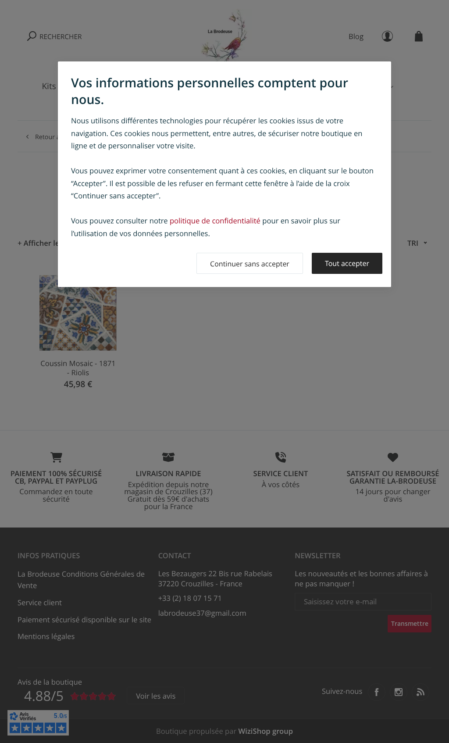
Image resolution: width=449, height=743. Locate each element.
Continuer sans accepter (249, 264)
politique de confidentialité (215, 220)
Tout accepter (347, 263)
